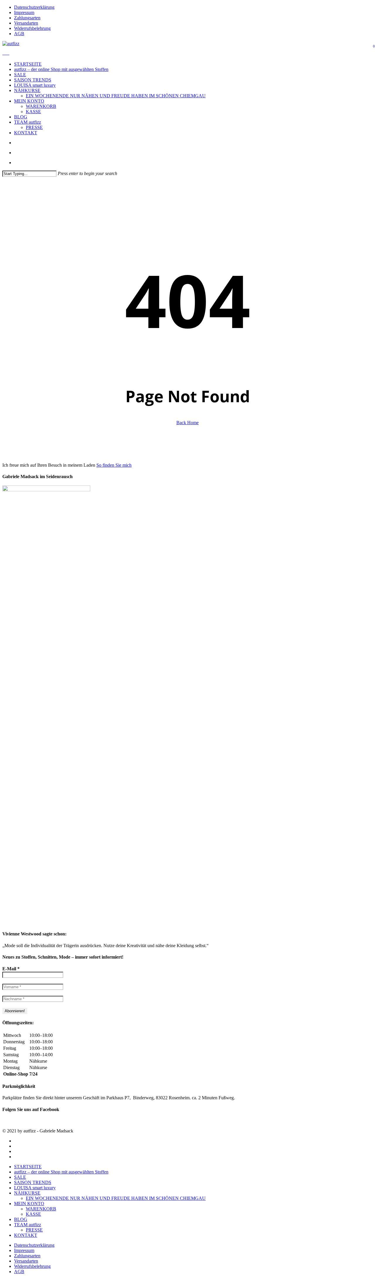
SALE (20, 1177)
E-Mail (11, 968)
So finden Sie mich (114, 465)
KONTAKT (25, 1235)
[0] (5, 52)
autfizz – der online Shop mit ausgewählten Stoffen (61, 1171)
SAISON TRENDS (32, 1182)
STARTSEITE (28, 1166)
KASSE (33, 1214)
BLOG (20, 1219)
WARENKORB (41, 1208)
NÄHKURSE (27, 1192)
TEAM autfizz (27, 1224)
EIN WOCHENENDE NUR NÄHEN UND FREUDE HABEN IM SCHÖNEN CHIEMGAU (116, 1198)
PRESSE (34, 1229)
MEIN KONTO (29, 1203)
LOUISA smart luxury (35, 1187)
